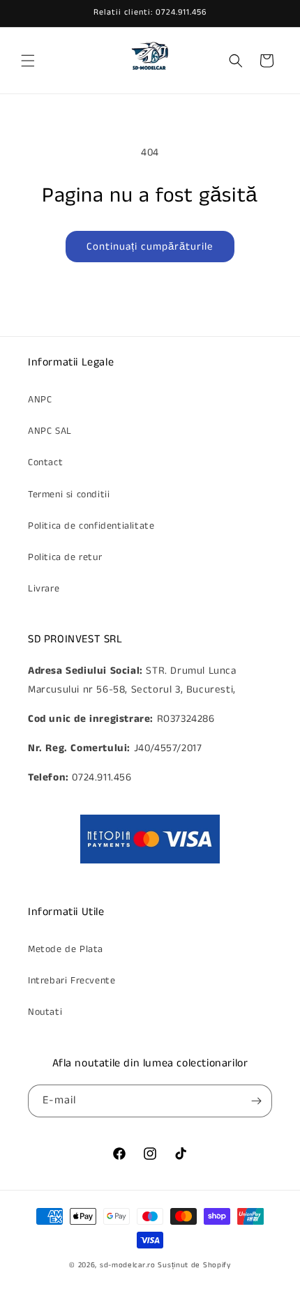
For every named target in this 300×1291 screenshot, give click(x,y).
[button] (28, 60)
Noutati (45, 1012)
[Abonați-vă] (256, 1101)
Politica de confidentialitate (91, 526)
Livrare (43, 589)
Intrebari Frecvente (71, 981)
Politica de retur (65, 557)
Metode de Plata (65, 949)
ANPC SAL (50, 431)
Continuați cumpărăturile (150, 246)
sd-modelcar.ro (128, 1265)
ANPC (40, 400)
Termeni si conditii (69, 494)
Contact (45, 462)
